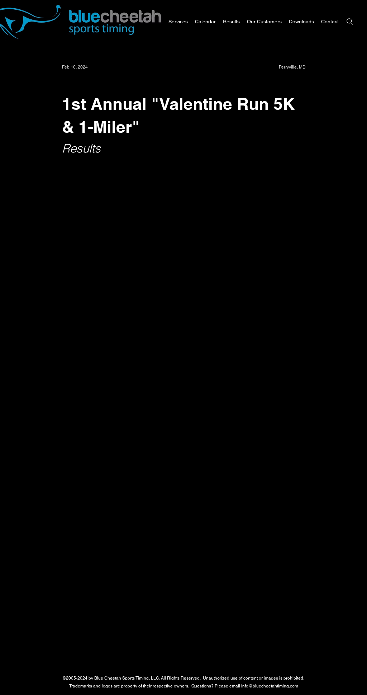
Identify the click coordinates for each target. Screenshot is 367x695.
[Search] (349, 21)
